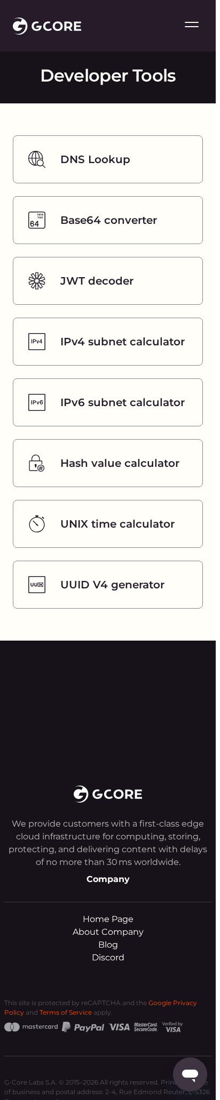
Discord (108, 957)
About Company (108, 932)
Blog (108, 945)
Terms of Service (66, 1012)
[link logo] (47, 26)
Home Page (108, 919)
